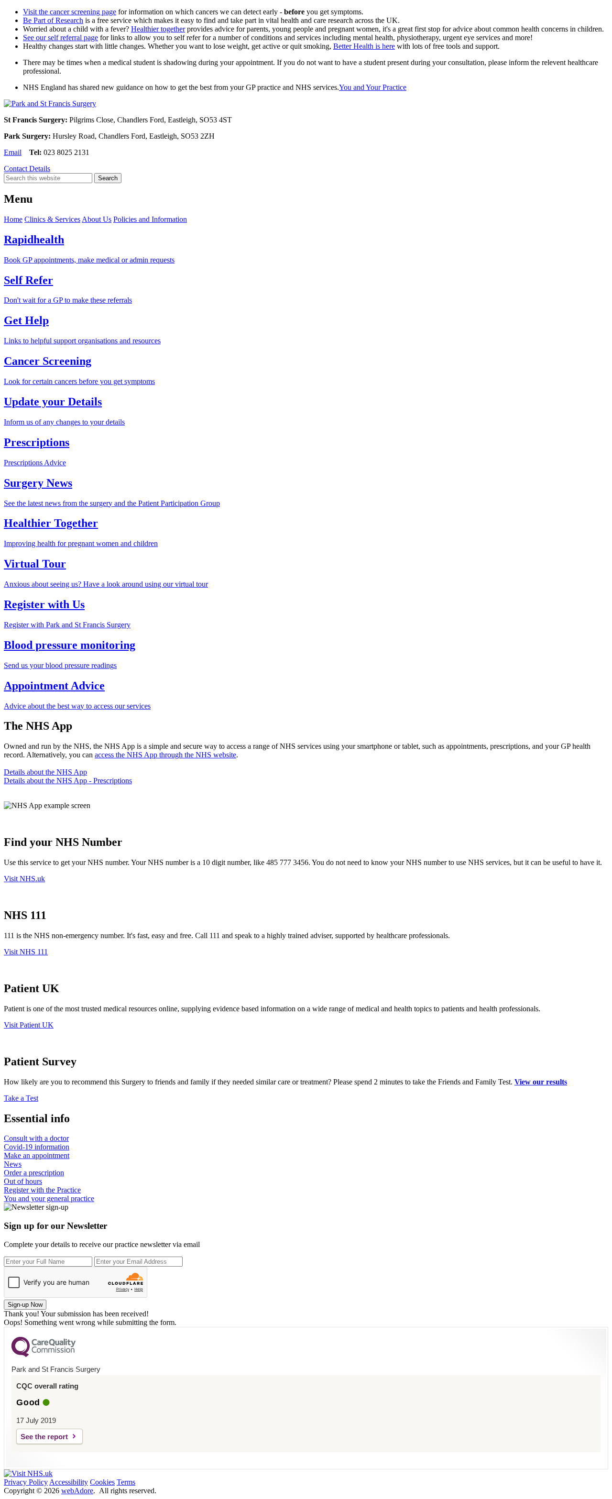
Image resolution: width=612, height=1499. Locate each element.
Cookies (102, 1482)
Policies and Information (150, 219)
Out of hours (23, 1181)
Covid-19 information (36, 1147)
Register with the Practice (42, 1190)
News (13, 1164)
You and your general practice (49, 1198)
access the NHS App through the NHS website (165, 755)
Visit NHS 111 (26, 952)
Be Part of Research (53, 20)
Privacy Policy (26, 1482)
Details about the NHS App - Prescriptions (68, 781)
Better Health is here (364, 46)
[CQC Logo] (43, 1354)
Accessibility (68, 1482)
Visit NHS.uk (24, 879)
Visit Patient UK (29, 1025)
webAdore (77, 1491)
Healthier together (158, 29)
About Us (96, 219)
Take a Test (21, 1098)
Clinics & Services (52, 219)
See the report (44, 1437)
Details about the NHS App (45, 772)
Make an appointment (36, 1155)
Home (13, 219)
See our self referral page (60, 37)
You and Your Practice (372, 87)
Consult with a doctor (36, 1138)
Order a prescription (34, 1173)
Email (13, 152)
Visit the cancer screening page (69, 12)
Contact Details (27, 168)
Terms (126, 1482)
